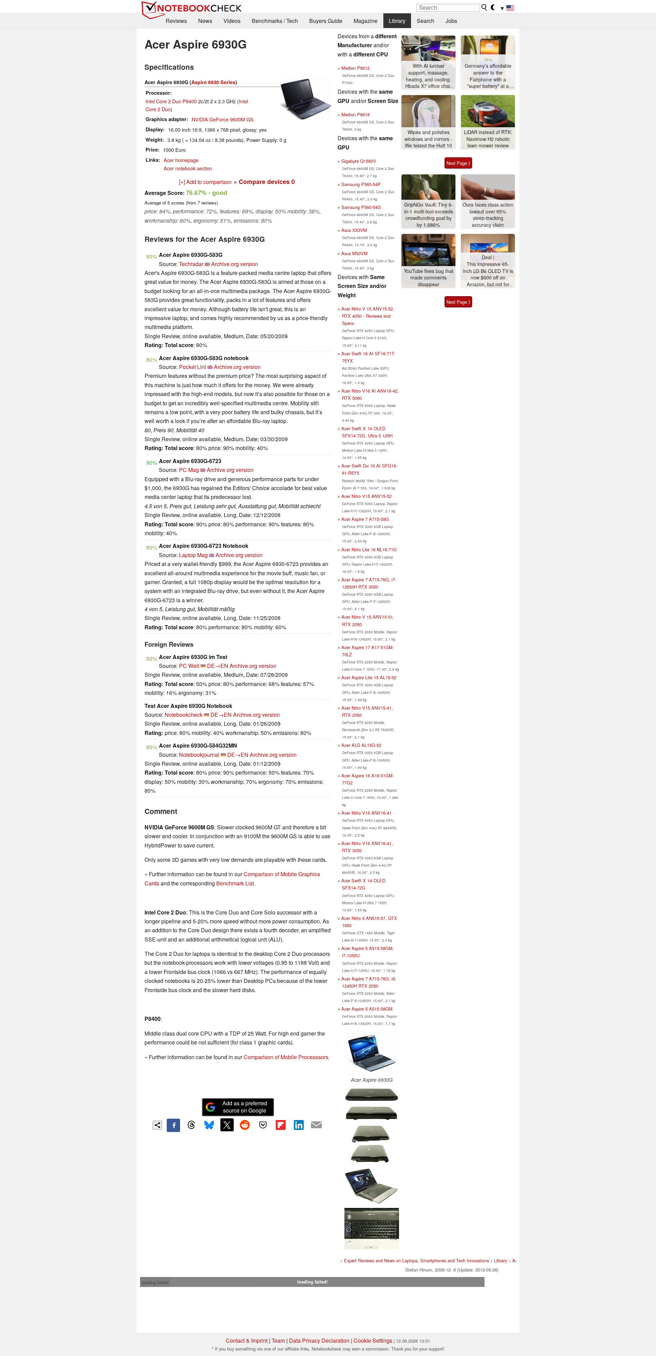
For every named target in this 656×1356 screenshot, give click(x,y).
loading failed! (155, 1282)
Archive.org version (234, 264)
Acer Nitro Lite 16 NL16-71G (369, 549)
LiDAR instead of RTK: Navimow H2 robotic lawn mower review (488, 139)
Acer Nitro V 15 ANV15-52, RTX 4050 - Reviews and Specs (367, 315)
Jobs (451, 21)
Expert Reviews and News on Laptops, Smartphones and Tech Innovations (416, 1260)
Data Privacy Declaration (319, 1340)
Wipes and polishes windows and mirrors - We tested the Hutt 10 (428, 139)
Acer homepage (181, 159)
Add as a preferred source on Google (244, 1106)
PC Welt (189, 666)
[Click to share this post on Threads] (191, 1125)
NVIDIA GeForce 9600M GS (223, 119)
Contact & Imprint (247, 1340)
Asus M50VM (354, 253)
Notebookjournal (199, 755)
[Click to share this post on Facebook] (173, 1125)
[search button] (484, 7)
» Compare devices (264, 181)
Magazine (366, 21)
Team (278, 1340)
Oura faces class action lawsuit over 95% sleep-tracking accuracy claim (488, 214)
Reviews (176, 21)
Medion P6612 (355, 68)
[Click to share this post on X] (226, 1124)
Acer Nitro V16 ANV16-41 (366, 812)
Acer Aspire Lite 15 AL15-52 (368, 677)
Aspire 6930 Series (213, 82)
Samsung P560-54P (361, 184)
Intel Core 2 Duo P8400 (171, 101)
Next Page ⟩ (458, 163)
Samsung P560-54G (361, 207)
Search (425, 21)
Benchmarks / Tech (275, 21)
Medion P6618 (355, 114)
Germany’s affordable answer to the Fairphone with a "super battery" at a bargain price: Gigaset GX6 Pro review (488, 76)
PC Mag (189, 470)
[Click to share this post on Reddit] (244, 1124)
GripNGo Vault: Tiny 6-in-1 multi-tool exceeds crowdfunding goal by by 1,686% (428, 214)
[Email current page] (316, 1125)
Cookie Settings (373, 1340)
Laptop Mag (193, 555)
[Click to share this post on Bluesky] (209, 1125)
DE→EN (217, 666)
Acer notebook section (188, 168)
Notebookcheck (184, 715)
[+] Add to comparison (205, 182)
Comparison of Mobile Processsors (286, 1057)
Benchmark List (235, 883)
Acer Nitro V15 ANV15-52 (366, 496)
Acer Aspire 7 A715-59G (365, 519)
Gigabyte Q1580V (358, 161)
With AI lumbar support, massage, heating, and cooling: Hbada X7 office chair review (428, 76)
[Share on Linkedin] (298, 1124)
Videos (232, 21)
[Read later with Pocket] (262, 1124)
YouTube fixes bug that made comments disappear (428, 278)
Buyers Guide (325, 21)
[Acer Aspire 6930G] (371, 1053)
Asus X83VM (354, 230)
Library (397, 21)
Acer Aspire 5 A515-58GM (367, 1008)
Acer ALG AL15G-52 (361, 745)
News (205, 21)
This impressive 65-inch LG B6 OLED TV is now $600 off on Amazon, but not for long (488, 274)
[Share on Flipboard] (280, 1124)
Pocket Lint (192, 367)
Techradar (191, 264)
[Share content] (157, 1125)
